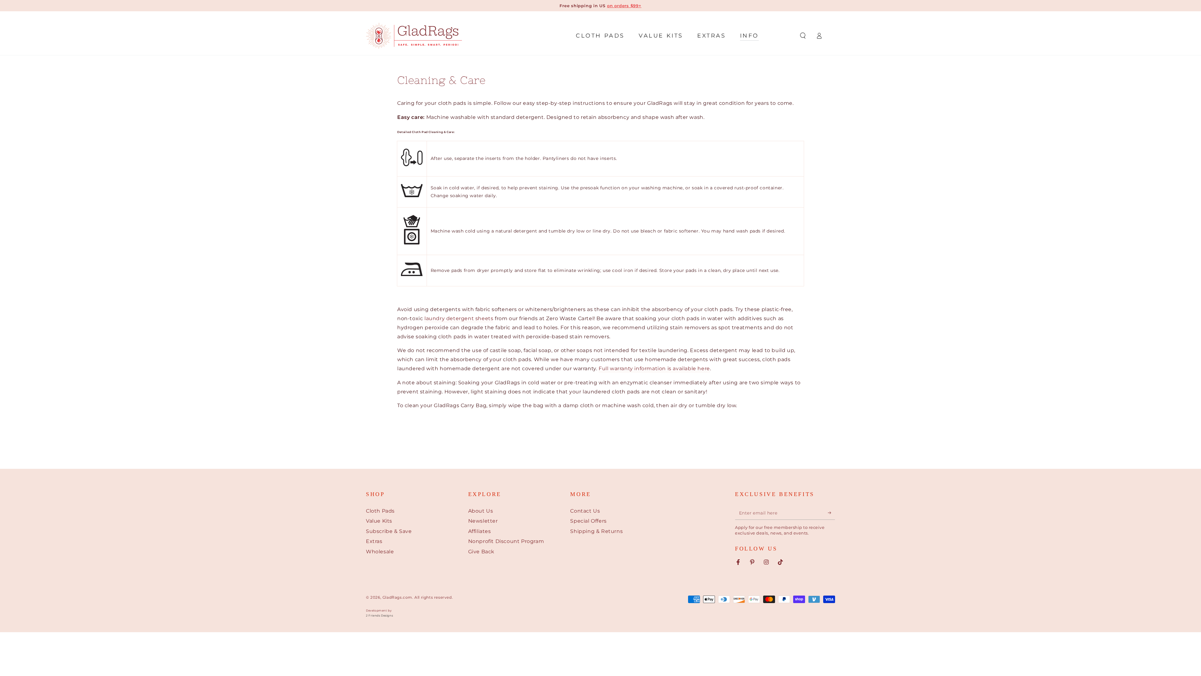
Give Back (481, 552)
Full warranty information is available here (654, 368)
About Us (480, 511)
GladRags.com (397, 597)
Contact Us (585, 511)
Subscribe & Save (389, 531)
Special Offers (588, 521)
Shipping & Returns (596, 531)
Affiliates (479, 531)
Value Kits (379, 521)
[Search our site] (803, 36)
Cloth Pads (380, 511)
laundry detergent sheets (458, 318)
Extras (374, 541)
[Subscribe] (831, 513)
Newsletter (483, 521)
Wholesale (380, 552)
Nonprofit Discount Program (506, 541)
